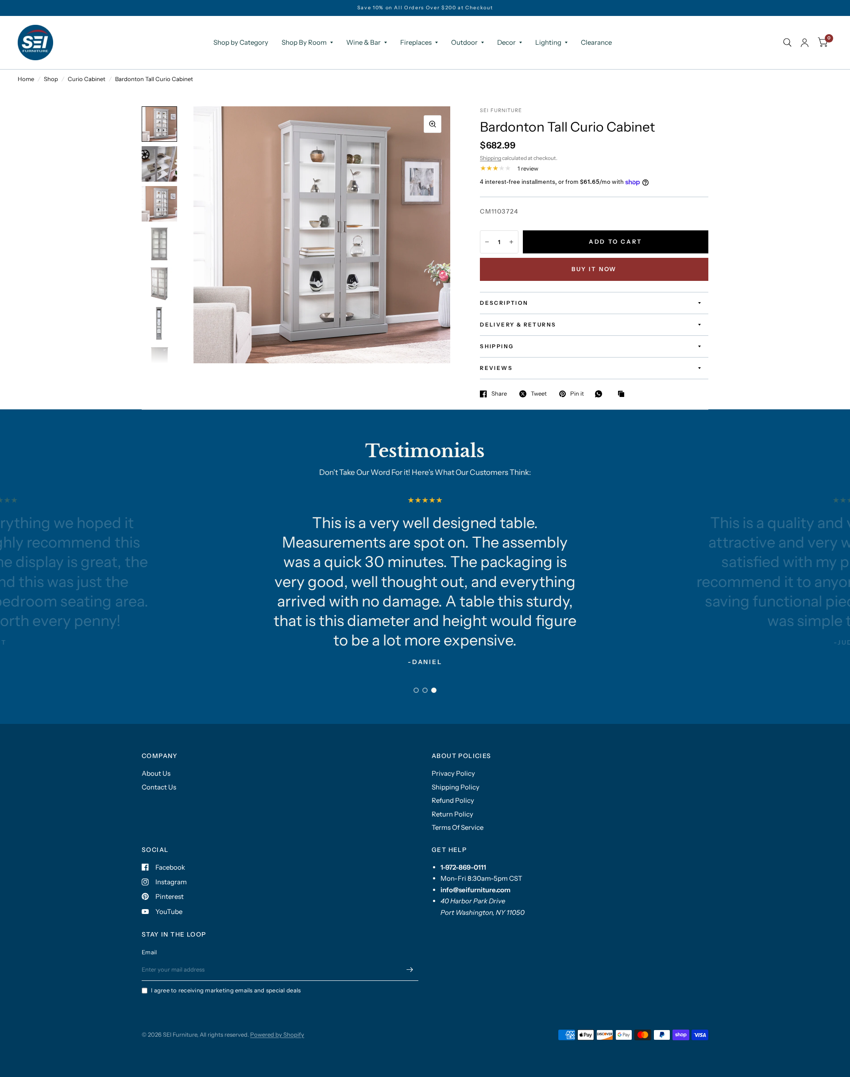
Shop (51, 78)
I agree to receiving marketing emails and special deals (226, 990)
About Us (156, 773)
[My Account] (804, 42)
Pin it (577, 393)
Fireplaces (416, 42)
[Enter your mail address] (409, 969)
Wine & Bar (363, 42)
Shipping (490, 158)
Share (499, 393)
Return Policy (452, 814)
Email (149, 952)
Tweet (539, 393)
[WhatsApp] (601, 393)
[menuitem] (241, 42)
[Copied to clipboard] (623, 394)
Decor (506, 42)
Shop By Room (304, 42)
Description (504, 302)
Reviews (496, 368)
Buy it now (594, 268)
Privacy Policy (453, 773)
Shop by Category (240, 42)
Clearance (596, 42)
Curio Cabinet (86, 78)
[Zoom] (432, 124)
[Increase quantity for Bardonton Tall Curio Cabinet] (511, 242)
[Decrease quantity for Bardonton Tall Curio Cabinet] (487, 242)
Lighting (548, 42)
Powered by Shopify (277, 1034)
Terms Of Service (457, 827)
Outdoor (464, 42)
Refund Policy (453, 800)
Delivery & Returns (518, 324)
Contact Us (159, 787)
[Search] (787, 42)
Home (26, 78)
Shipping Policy (455, 787)
